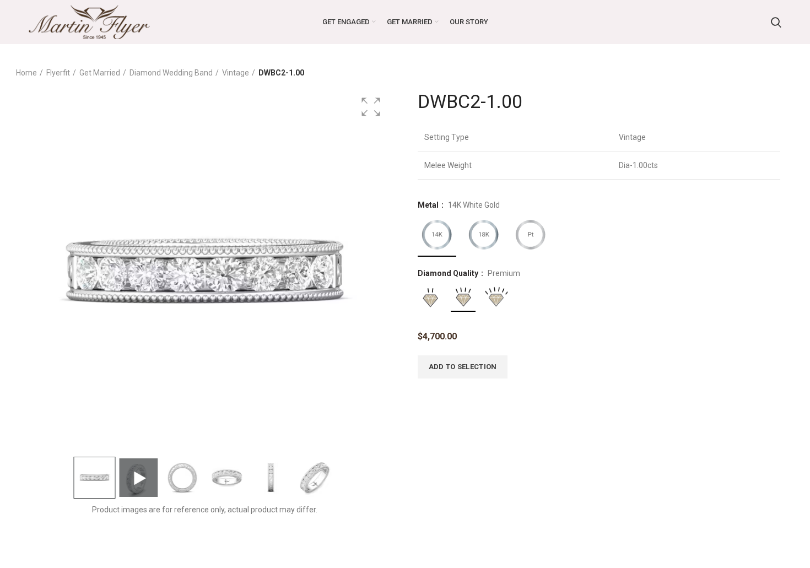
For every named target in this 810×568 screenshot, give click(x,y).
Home (26, 72)
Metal (429, 205)
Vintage (235, 72)
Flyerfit (58, 72)
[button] (370, 106)
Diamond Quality (449, 273)
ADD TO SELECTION (463, 367)
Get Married (99, 72)
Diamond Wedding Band (171, 72)
